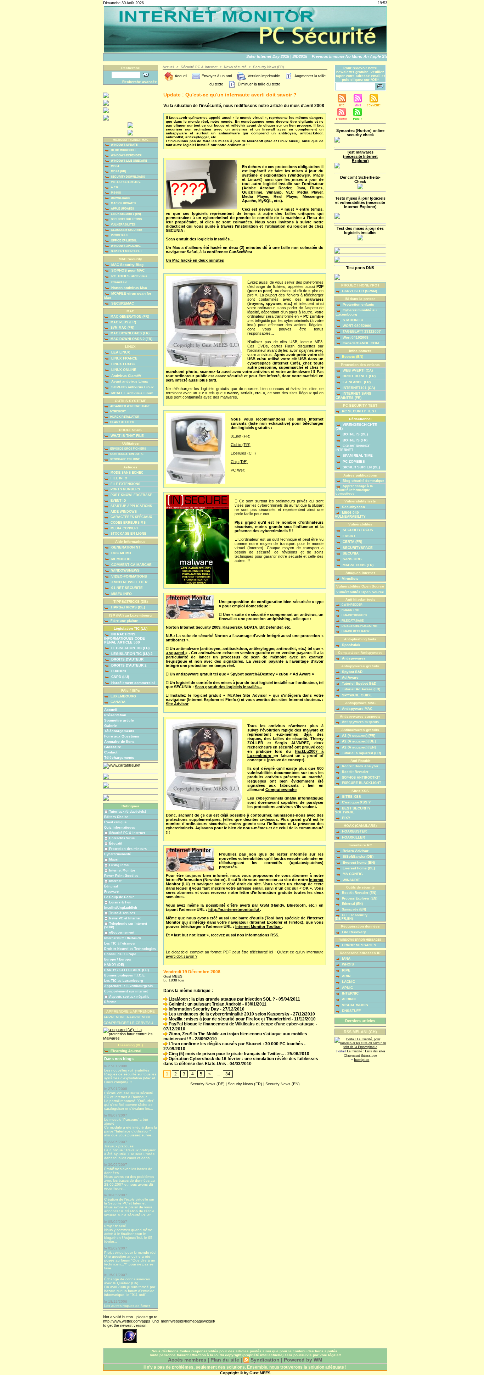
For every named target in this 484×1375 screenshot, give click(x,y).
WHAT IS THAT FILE (126, 436)
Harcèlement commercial (132, 683)
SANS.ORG (352, 559)
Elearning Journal (125, 1051)
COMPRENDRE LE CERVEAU (128, 1023)
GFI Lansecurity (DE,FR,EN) (351, 917)
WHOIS (347, 964)
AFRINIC (348, 999)
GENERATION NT (125, 547)
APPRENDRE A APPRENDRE (127, 1017)
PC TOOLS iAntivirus (128, 276)
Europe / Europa (117, 959)
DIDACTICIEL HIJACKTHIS (359, 626)
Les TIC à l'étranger (120, 943)
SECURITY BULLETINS (126, 219)
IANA (345, 959)
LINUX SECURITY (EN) (125, 214)
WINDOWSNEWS (125, 570)
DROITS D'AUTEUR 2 (128, 665)
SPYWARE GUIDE (356, 695)
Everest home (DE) (358, 868)
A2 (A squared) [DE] (358, 741)
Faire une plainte (123, 621)
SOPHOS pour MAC (127, 270)
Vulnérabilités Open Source (360, 592)
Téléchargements (119, 731)
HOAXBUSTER (354, 831)
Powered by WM (303, 1360)
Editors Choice (116, 817)
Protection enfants (358, 304)
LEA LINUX (120, 352)
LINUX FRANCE (123, 358)
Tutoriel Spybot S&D (358, 683)
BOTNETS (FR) (354, 440)
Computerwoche (281, 789)
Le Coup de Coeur (119, 897)
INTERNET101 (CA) (358, 388)
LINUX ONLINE (123, 370)
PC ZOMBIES (353, 461)
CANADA (117, 702)
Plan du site (224, 1360)
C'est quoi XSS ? (356, 802)
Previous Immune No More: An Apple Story (342, 56)
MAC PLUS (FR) (122, 322)
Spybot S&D (351, 672)
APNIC (347, 988)
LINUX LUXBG (122, 364)
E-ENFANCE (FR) (356, 382)
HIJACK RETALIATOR (124, 416)
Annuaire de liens (119, 742)
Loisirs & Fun (120, 902)
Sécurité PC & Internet (127, 833)
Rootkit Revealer (354, 772)
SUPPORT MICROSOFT (126, 251)
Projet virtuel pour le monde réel (130, 1252)
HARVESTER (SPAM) (359, 291)
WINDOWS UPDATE (123, 144)
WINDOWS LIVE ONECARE (128, 160)
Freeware (111, 892)
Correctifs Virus (122, 838)
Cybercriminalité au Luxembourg (356, 312)
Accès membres (187, 1360)
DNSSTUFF (351, 1011)
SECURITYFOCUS (357, 530)
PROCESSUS (119, 235)
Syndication (265, 1360)
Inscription (361, 1060)
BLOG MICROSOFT (123, 150)
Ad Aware (302, 674)
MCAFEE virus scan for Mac (127, 295)
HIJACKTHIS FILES (354, 615)
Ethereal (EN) (352, 904)
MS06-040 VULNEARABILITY (350, 514)
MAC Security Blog (126, 265)
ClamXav (118, 282)
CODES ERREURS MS (127, 522)
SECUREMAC (122, 303)
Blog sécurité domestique (363, 481)
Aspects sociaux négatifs (129, 996)
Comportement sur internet (126, 991)
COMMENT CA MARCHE (131, 565)
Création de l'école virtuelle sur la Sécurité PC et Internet (129, 1201)
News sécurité (235, 67)
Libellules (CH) (243, 453)
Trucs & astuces (122, 913)
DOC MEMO (120, 553)
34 (227, 1073)
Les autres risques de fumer (127, 1306)
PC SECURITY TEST (358, 411)
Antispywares (353, 658)
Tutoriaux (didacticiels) (127, 811)
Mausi (114, 859)
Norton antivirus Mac (128, 288)
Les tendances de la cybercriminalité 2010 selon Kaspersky (228, 1014)
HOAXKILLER (353, 837)
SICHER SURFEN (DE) (361, 467)
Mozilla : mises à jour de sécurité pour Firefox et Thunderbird (229, 1019)
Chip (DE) (239, 462)
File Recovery (353, 932)
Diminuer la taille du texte (258, 84)
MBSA (114, 166)
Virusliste (350, 578)
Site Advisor (177, 704)
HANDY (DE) (114, 965)
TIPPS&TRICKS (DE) (127, 607)
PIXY (345, 818)
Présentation (115, 715)
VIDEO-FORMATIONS (128, 576)
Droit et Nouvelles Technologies (130, 949)
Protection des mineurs (128, 849)
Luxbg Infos (119, 865)
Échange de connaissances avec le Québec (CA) (127, 1281)
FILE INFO (118, 478)
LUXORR (118, 671)
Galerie (110, 726)
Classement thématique (360, 1055)
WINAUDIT (351, 880)
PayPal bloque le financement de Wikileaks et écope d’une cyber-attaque (241, 1023)
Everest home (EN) (358, 862)
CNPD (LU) (119, 677)
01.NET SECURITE (126, 588)
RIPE (345, 970)
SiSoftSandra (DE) (357, 856)
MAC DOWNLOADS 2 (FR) (130, 339)
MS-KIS (115, 192)
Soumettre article (119, 720)
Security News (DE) (207, 1084)
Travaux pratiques (119, 1146)
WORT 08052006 (356, 326)
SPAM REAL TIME (357, 455)
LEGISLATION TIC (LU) (130, 648)
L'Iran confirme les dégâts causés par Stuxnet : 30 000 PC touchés (235, 1043)
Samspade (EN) (353, 909)
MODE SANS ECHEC (126, 472)
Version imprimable (263, 76)
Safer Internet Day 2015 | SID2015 (266, 56)
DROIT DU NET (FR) (359, 376)
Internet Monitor (122, 870)
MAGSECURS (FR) (357, 565)
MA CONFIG (352, 874)
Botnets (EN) (352, 356)
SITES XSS (351, 796)
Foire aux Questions (121, 736)
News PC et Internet (125, 918)
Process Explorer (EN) (359, 898)
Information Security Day (193, 1009)
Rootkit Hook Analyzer (359, 766)
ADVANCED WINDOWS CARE (129, 406)
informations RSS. (262, 935)
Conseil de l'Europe (120, 954)
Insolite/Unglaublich (120, 907)
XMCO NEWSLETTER (128, 582)
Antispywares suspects (360, 722)
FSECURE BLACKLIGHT (361, 783)
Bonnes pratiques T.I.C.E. (125, 975)
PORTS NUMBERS (124, 489)
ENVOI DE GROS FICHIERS (127, 449)
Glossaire (112, 747)
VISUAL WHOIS (354, 1005)
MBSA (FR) (118, 171)
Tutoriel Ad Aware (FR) (360, 689)
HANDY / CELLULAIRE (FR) (126, 970)
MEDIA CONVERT (124, 528)
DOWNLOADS (120, 198)
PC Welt (237, 470)
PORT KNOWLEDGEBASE (130, 495)
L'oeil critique (115, 822)
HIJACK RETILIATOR (355, 631)
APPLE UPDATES (122, 208)
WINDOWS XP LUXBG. (125, 245)
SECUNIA (350, 553)
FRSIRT (348, 536)
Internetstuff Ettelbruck (122, 938)
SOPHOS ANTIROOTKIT (360, 777)
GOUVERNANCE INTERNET (353, 448)
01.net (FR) (241, 436)
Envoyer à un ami (216, 76)
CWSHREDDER (351, 604)
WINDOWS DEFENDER (126, 155)
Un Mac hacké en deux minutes (195, 260)
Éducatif (115, 843)
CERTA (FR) (352, 542)
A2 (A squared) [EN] (358, 747)
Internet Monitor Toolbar (258, 926)
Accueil (110, 710)
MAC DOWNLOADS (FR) (129, 333)
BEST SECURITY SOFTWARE (353, 810)
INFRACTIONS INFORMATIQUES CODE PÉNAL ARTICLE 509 (124, 638)
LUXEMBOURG (122, 696)
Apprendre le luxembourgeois (128, 986)
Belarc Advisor (355, 851)
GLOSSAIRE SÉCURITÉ (126, 230)
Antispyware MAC (356, 709)
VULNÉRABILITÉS (122, 224)
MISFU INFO (121, 594)
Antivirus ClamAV (125, 376)
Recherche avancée (139, 82)
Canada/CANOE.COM (360, 343)
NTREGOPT (117, 411)
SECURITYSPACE (357, 548)
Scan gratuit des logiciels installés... (199, 239)
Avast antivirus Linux (129, 381)
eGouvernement (121, 932)
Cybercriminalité (117, 854)
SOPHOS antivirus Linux (132, 387)
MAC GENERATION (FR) (129, 316)
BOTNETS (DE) (355, 434)
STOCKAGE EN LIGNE (124, 459)
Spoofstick (350, 645)
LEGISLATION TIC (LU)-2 (131, 654)
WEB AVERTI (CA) (357, 370)
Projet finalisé (115, 1226)
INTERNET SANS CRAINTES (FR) (353, 395)
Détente (110, 1002)
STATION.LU (352, 320)
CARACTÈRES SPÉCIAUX (130, 517)
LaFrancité (354, 1051)
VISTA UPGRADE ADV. (125, 182)
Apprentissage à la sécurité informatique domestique (354, 489)
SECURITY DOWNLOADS (127, 176)
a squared (176, 653)
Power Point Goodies (121, 876)
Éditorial (111, 886)
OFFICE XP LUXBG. (123, 240)
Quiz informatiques (119, 827)
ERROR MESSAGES (358, 945)
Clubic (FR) (241, 444)
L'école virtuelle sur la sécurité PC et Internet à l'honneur (128, 1095)
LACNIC (348, 982)
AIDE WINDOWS (123, 511)
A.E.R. (114, 187)
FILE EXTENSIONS (124, 484)
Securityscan (353, 507)
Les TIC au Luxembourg (123, 980)
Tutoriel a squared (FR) (361, 753)
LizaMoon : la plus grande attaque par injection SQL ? (221, 999)
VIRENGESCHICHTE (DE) (356, 426)
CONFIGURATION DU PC (126, 454)
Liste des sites (375, 1051)
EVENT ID (117, 500)
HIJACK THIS (350, 610)
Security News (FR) (268, 67)
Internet (115, 881)
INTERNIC (350, 993)
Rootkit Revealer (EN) (358, 893)
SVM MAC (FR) (121, 327)
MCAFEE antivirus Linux (131, 393)
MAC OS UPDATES (123, 203)
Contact (110, 752)
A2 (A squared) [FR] (358, 735)
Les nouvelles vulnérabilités (126, 1070)
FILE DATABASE (352, 620)
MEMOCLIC (120, 559)
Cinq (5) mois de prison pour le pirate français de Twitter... (226, 1053)
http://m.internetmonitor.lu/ (234, 909)
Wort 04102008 (355, 337)
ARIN (345, 976)
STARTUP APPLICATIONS (130, 506)
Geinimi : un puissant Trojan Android (204, 1004)
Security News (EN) (282, 1084)
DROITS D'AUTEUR (126, 659)
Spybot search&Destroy (252, 674)
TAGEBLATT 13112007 (361, 331)
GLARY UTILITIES (121, 422)
